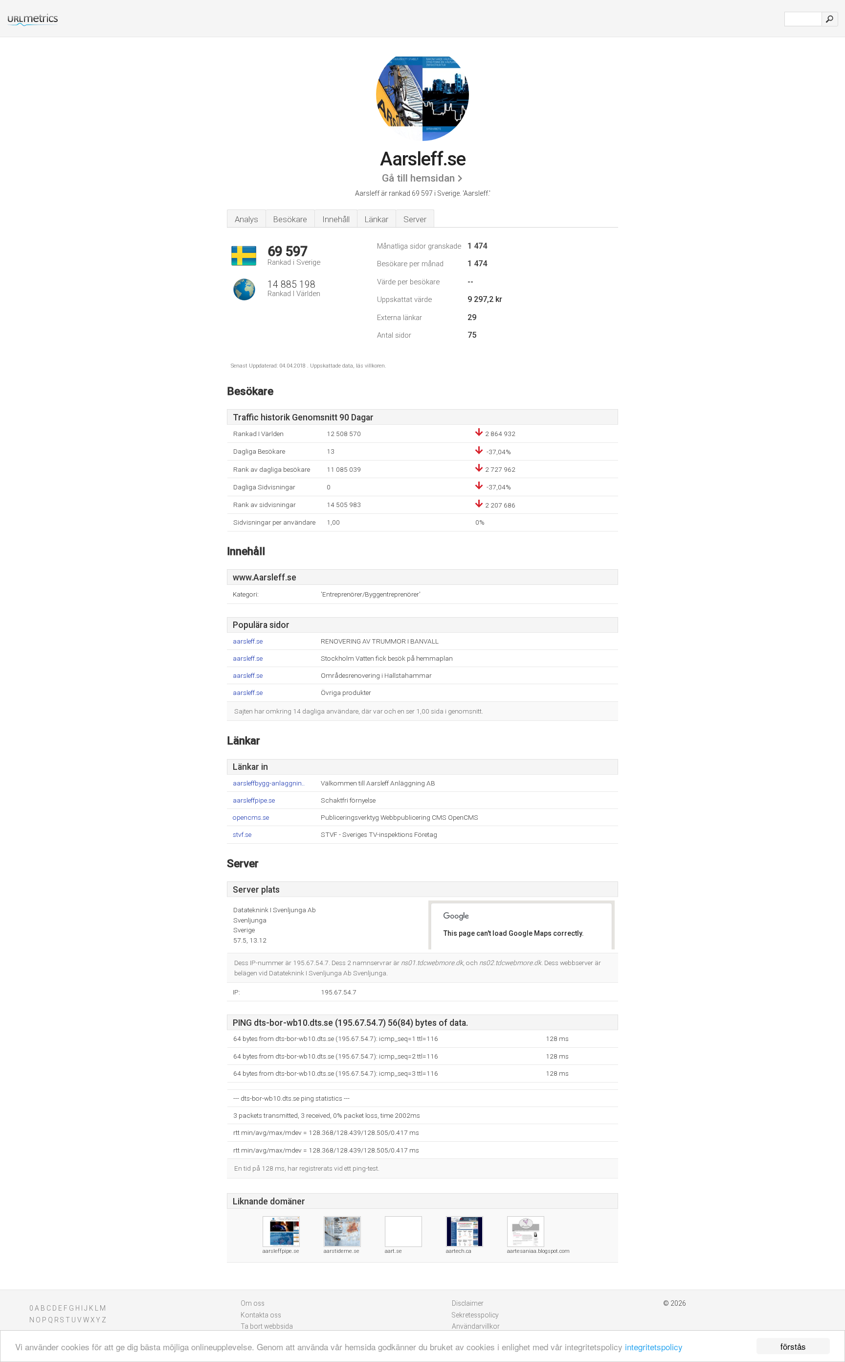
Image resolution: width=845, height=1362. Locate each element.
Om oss (253, 1303)
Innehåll (336, 219)
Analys (246, 219)
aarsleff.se (248, 641)
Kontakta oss (261, 1315)
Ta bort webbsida (267, 1326)
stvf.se (242, 834)
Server (414, 219)
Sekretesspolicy (475, 1315)
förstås (793, 1346)
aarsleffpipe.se (254, 800)
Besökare (290, 219)
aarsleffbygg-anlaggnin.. (269, 783)
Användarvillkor (476, 1326)
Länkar (376, 219)
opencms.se (251, 817)
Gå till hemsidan (418, 178)
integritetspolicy (654, 1346)
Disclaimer (468, 1303)
